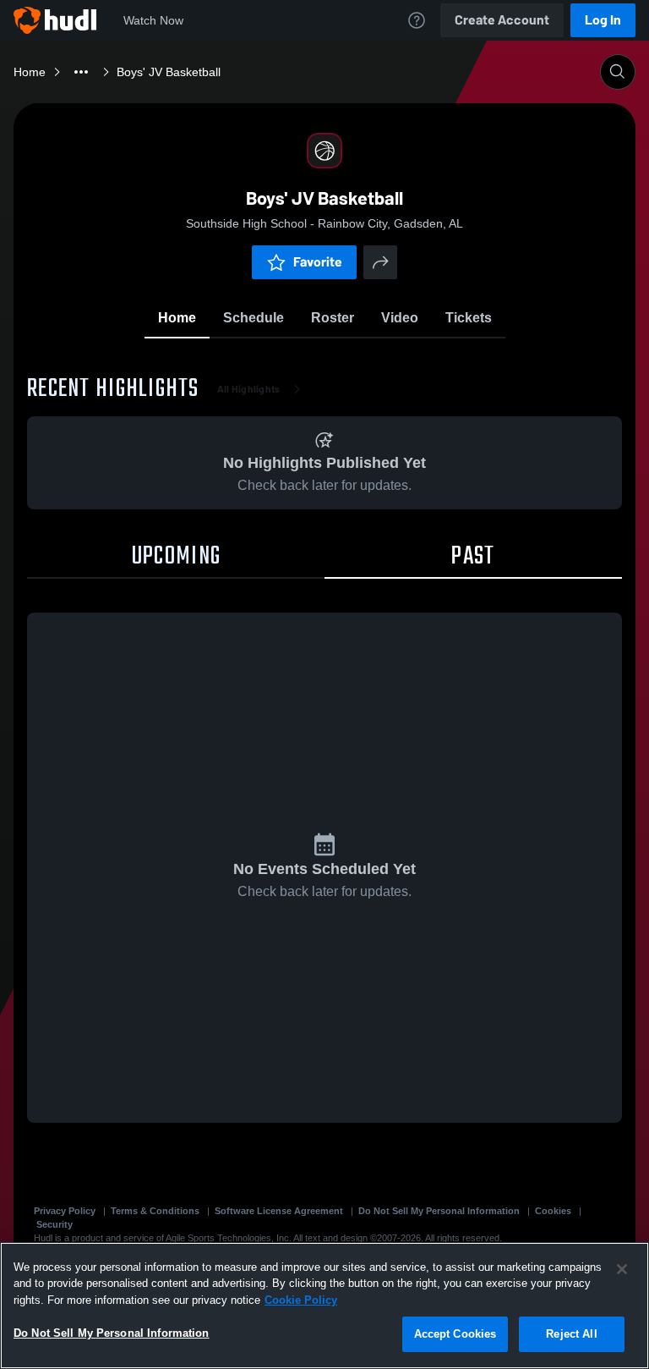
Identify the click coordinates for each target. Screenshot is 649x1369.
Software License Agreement (279, 1211)
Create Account (502, 19)
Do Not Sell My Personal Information (439, 1211)
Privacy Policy (64, 1211)
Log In (603, 19)
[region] (324, 1305)
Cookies (553, 1211)
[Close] (622, 1269)
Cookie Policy (301, 1300)
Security (54, 1224)
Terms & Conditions (155, 1211)
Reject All (571, 1334)
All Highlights (249, 389)
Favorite (317, 261)
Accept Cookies (455, 1334)
